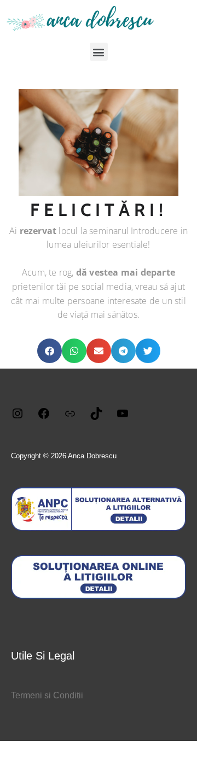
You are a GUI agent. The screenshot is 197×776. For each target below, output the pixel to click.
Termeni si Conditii (47, 695)
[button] (99, 52)
